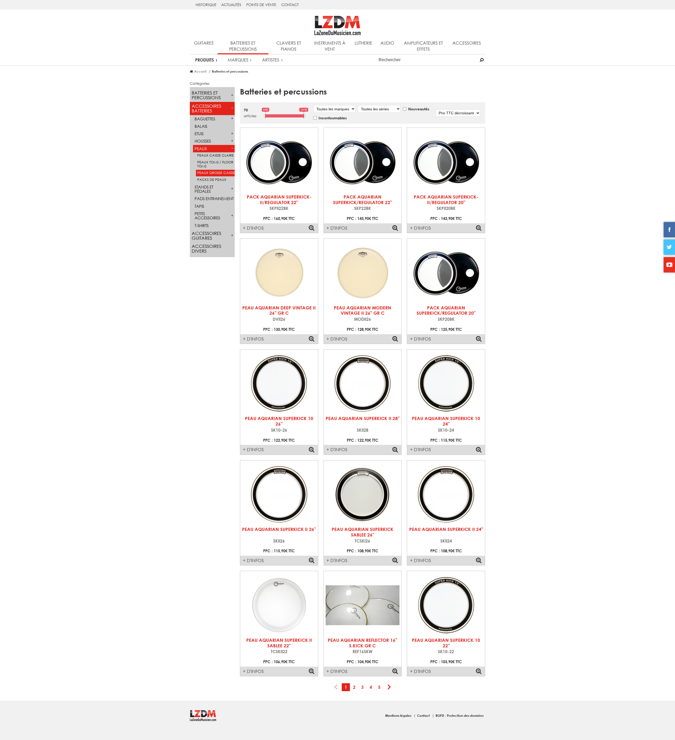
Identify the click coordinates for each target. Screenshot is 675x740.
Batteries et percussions (243, 46)
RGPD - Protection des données (460, 715)
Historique (206, 4)
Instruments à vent (329, 46)
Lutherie (363, 43)
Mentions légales (398, 715)
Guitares (204, 43)
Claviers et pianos (288, 46)
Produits (204, 59)
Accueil (200, 71)
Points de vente (261, 4)
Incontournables (333, 118)
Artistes (270, 60)
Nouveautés (418, 109)
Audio (387, 43)
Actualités (231, 4)
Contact (290, 4)
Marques (238, 60)
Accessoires (466, 43)
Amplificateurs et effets (423, 46)
